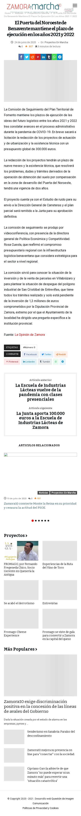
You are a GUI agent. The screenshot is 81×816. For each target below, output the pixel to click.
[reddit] (32, 56)
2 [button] (36, 520)
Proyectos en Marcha (56, 42)
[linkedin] (43, 56)
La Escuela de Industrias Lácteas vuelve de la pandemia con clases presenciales (40, 390)
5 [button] (45, 520)
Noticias (43, 492)
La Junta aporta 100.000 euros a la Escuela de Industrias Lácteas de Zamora (40, 418)
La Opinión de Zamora (30, 335)
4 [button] (42, 520)
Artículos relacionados (39, 445)
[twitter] (26, 56)
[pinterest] (38, 56)
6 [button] (48, 520)
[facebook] (21, 56)
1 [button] (32, 520)
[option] (40, 481)
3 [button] (39, 520)
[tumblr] (49, 56)
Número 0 (30, 347)
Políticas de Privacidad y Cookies (41, 808)
